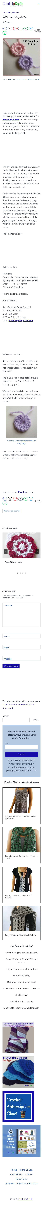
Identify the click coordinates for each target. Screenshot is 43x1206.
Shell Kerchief (21, 995)
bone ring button (11, 119)
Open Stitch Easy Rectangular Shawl (21, 1008)
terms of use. (30, 770)
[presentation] (21, 545)
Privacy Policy (16, 1174)
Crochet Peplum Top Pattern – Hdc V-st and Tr (20, 817)
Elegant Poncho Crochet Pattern (21, 969)
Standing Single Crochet (21, 320)
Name (7, 636)
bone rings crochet (11, 511)
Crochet (15, 13)
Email (7, 647)
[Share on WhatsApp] (5, 33)
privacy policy (12, 770)
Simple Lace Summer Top (21, 1001)
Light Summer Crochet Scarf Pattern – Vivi (21, 857)
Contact (29, 1174)
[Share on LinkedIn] (31, 28)
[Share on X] (10, 28)
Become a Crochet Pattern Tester (21, 1183)
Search (6, 716)
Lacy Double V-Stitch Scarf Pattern (20, 935)
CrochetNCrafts (25, 1199)
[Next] (37, 551)
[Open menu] (38, 4)
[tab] (17, 573)
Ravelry (22, 492)
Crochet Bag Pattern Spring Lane (21, 952)
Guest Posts (21, 1179)
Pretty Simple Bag (21, 975)
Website (8, 659)
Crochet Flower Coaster (13, 562)
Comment (9, 605)
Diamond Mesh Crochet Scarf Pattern (18, 896)
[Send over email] (25, 28)
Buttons (6, 13)
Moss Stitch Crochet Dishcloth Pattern (21, 988)
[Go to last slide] (6, 551)
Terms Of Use (25, 1170)
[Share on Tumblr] (20, 28)
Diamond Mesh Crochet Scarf (21, 982)
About (14, 1170)
